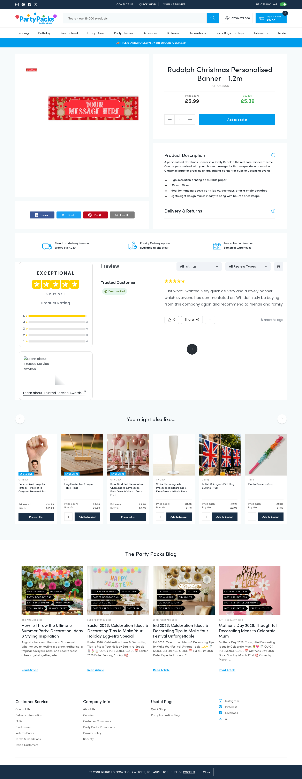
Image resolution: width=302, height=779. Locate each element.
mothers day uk (234, 608)
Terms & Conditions (28, 739)
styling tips (35, 608)
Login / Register (173, 4)
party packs (63, 602)
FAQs (18, 721)
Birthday (44, 33)
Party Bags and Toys (230, 33)
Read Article (30, 670)
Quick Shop (147, 4)
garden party (36, 591)
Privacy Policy (92, 733)
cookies (189, 772)
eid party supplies (170, 608)
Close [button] (206, 772)
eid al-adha (166, 597)
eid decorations (169, 602)
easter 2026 (129, 591)
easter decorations (106, 597)
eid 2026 (193, 591)
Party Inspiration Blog (165, 715)
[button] (32, 70)
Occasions (150, 33)
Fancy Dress (96, 33)
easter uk (133, 608)
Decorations (197, 33)
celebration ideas (104, 591)
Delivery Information (28, 715)
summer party (58, 608)
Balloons (173, 33)
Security (88, 739)
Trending (22, 33)
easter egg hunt (104, 602)
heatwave (56, 591)
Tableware (261, 33)
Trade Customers (26, 745)
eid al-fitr (185, 597)
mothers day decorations (241, 602)
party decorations (39, 597)
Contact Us (124, 4)
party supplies (259, 608)
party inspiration (38, 602)
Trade (282, 33)
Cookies (88, 715)
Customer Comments (97, 721)
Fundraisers (22, 727)
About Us (89, 709)
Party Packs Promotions (99, 727)
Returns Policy (24, 733)
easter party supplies (107, 608)
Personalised (69, 33)
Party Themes (123, 33)
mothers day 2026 (235, 597)
